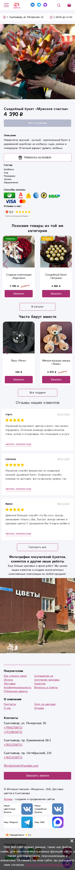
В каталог (37, 307)
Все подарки (38, 393)
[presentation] (5, 264)
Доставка (9, 684)
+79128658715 (13, 732)
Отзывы (39, 708)
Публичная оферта (16, 691)
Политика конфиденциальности (48, 865)
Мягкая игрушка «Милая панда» (56, 362)
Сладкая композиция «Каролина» (18, 276)
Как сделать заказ (15, 676)
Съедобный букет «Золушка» (56, 276)
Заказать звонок (37, 775)
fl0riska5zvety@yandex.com (21, 766)
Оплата (8, 680)
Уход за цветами (45, 704)
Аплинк (8, 799)
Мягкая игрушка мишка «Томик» (19, 362)
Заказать (18, 294)
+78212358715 (13, 745)
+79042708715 (13, 727)
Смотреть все (37, 547)
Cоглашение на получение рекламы (47, 678)
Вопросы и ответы (46, 687)
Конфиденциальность (17, 687)
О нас (7, 708)
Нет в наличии (37, 123)
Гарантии (40, 684)
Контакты (10, 704)
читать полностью (18, 444)
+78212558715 (13, 757)
